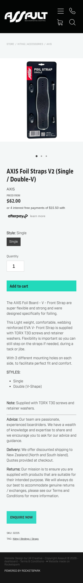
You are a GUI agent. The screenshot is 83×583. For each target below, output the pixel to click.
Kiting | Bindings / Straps (26, 538)
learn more (37, 216)
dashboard (11, 561)
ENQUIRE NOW (21, 517)
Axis (49, 44)
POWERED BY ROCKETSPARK (22, 570)
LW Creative (35, 558)
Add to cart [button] (19, 286)
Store (10, 44)
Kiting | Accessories (30, 44)
